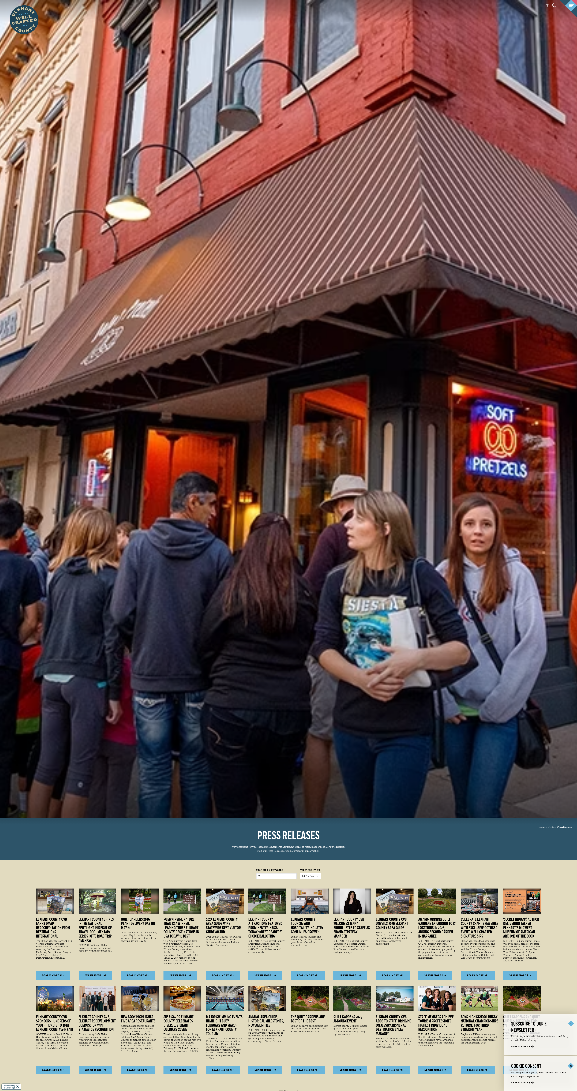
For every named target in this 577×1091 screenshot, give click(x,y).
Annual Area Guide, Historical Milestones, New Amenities (266, 1021)
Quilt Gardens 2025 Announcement (347, 1019)
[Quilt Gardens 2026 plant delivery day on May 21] (140, 901)
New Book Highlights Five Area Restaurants (138, 1019)
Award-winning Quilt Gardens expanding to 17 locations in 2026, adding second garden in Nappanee (437, 928)
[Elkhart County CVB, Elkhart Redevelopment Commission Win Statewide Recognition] (97, 998)
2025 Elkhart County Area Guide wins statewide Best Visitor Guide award (223, 926)
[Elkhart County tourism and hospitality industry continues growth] (310, 901)
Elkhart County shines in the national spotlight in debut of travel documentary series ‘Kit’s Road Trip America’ (96, 930)
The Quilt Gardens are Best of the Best (308, 1019)
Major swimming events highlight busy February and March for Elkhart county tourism (224, 1025)
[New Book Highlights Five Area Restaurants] (140, 998)
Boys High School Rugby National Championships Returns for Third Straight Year (479, 1023)
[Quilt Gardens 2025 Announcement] (352, 998)
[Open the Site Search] (554, 5)
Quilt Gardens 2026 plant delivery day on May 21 (138, 923)
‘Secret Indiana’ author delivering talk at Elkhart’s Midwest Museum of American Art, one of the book (521, 928)
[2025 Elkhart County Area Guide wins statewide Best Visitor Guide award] (225, 901)
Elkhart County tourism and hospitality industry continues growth (307, 926)
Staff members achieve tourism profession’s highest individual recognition (436, 1023)
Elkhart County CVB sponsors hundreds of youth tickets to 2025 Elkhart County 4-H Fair (54, 1023)
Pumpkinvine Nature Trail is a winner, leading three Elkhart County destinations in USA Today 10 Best (181, 928)
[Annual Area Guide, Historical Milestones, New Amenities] (267, 998)
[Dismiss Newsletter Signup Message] (571, 1023)
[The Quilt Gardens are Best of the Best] (310, 998)
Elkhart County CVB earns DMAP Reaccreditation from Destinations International (53, 928)
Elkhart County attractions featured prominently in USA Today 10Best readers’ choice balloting (265, 928)
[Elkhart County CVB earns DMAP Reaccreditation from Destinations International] (55, 901)
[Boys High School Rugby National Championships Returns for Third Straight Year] (480, 998)
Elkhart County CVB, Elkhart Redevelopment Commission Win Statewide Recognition (97, 1023)
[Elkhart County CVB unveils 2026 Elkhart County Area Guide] (395, 901)
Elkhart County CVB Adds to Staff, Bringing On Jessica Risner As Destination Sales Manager (394, 1025)
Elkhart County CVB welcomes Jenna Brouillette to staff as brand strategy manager (351, 928)
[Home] (24, 14)
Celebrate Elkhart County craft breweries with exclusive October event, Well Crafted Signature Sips (479, 928)
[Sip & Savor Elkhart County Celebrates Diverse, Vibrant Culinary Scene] (182, 998)
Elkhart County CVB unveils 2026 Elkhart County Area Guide (392, 923)
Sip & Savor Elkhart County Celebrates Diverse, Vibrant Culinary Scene (178, 1023)
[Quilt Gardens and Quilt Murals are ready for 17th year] (522, 998)
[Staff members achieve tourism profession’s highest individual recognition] (437, 998)
